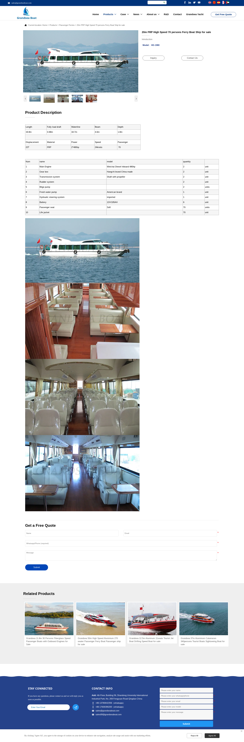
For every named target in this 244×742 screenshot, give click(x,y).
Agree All (212, 736)
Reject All (194, 736)
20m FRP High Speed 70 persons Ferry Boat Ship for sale (101, 25)
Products (53, 25)
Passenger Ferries (67, 25)
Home (44, 25)
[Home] (27, 13)
